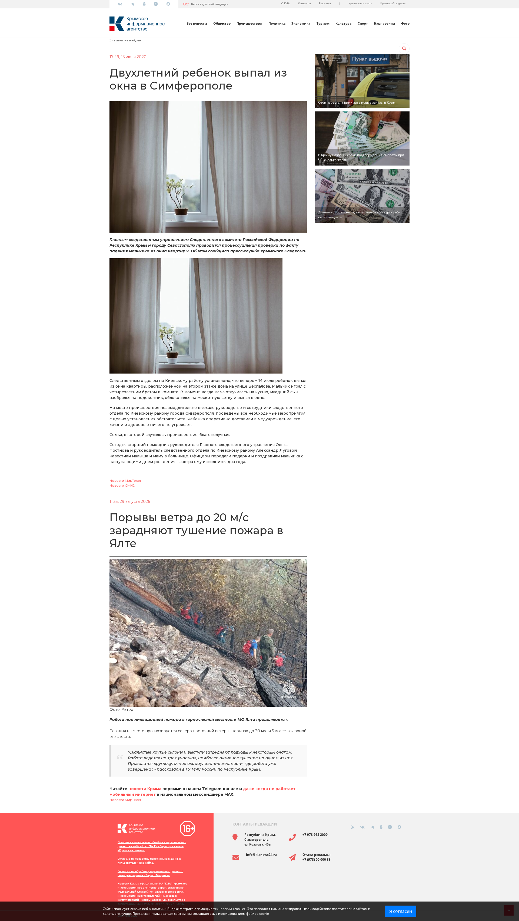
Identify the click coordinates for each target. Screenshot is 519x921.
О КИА (285, 3)
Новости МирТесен (125, 480)
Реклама (325, 3)
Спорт (363, 23)
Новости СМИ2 (122, 485)
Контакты (304, 3)
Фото (405, 23)
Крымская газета (360, 3)
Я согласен (400, 911)
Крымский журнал (392, 3)
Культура (343, 23)
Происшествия (249, 23)
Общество (222, 23)
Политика (276, 23)
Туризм (323, 23)
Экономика (300, 23)
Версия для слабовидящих (209, 4)
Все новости (197, 23)
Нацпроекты (384, 23)
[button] (404, 48)
